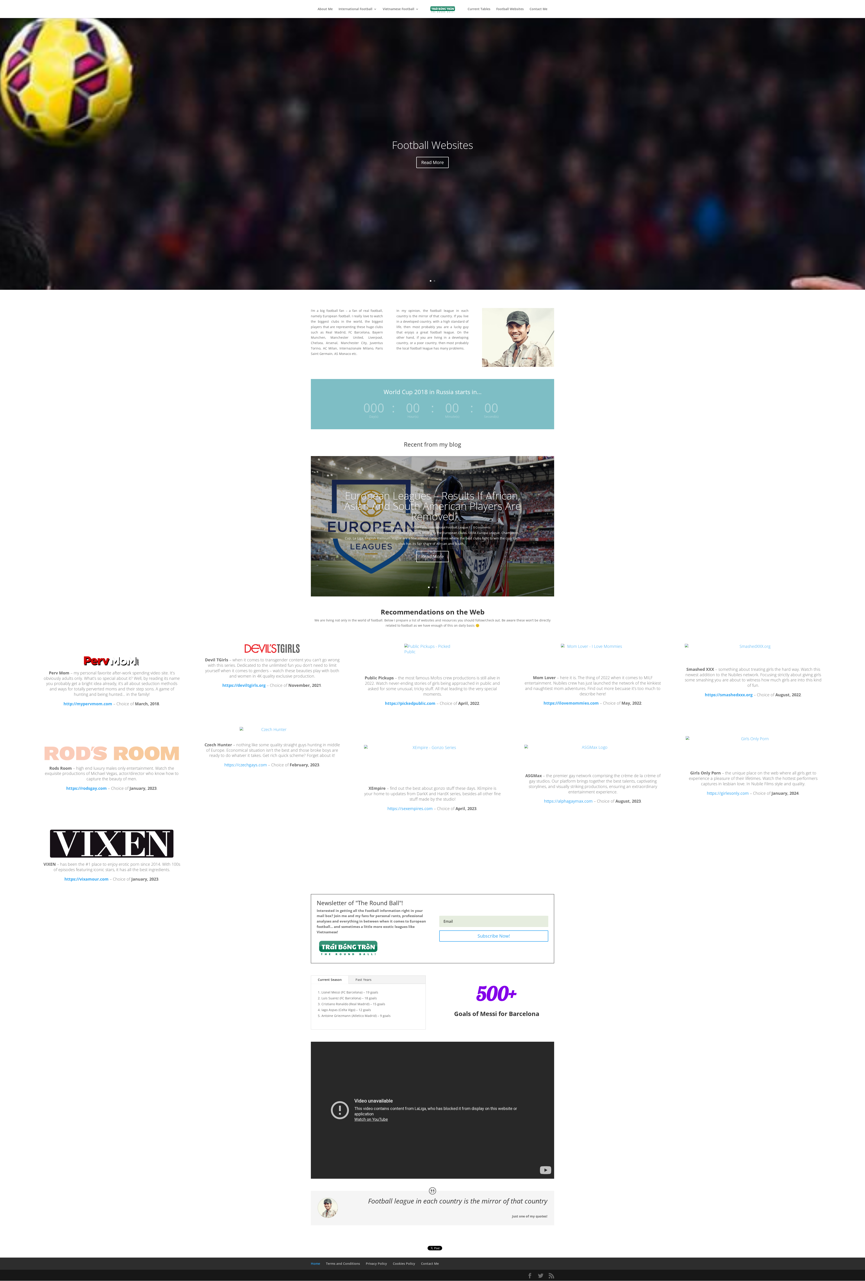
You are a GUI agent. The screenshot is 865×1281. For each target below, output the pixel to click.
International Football (355, 9)
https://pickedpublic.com (410, 703)
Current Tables (479, 9)
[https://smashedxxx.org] (753, 653)
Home (315, 1263)
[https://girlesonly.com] (753, 751)
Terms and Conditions (343, 1263)
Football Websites (510, 9)
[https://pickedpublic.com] (432, 657)
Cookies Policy (404, 1263)
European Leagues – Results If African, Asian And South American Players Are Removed (432, 506)
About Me (325, 9)
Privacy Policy (376, 1263)
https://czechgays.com (245, 764)
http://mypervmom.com (88, 703)
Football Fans (417, 527)
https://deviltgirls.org (244, 685)
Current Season (330, 979)
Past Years (363, 979)
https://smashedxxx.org (729, 694)
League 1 (464, 527)
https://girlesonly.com (728, 793)
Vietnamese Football (398, 9)
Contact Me (538, 9)
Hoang (383, 527)
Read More (432, 162)
